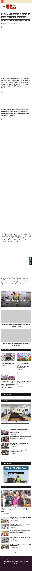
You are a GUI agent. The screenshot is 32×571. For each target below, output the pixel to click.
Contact (26, 564)
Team (23, 564)
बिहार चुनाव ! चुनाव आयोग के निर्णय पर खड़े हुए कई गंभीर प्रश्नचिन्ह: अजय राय (20, 525)
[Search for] (30, 7)
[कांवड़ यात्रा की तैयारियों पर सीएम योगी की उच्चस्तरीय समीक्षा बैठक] (8, 357)
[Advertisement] (16, 61)
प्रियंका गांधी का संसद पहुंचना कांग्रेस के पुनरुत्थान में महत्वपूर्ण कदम (20, 545)
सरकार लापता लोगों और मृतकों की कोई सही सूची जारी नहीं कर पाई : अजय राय (20, 538)
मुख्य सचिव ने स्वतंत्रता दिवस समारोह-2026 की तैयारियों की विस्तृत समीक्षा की (19, 444)
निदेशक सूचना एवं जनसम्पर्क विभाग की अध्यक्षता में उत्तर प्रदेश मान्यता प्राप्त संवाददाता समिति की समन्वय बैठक (15, 423)
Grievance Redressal (8, 564)
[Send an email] (8, 24)
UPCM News (5, 24)
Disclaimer (26, 561)
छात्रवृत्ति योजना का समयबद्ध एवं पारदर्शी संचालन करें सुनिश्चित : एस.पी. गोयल (20, 451)
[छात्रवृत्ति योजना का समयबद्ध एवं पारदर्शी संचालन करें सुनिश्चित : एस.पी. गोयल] (5, 452)
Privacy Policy (11, 561)
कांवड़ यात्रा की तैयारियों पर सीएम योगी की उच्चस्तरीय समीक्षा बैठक (8, 363)
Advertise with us (17, 564)
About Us (6, 561)
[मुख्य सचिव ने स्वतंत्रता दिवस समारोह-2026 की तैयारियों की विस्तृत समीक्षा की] (5, 446)
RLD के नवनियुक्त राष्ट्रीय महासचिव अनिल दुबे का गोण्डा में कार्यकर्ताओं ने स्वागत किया (20, 531)
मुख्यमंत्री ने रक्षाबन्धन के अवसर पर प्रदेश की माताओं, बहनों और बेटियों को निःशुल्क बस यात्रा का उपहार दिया (16, 300)
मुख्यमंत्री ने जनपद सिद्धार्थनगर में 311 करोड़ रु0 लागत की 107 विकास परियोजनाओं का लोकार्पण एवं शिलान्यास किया (20, 431)
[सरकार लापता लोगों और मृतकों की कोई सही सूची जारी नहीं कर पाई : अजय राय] (5, 540)
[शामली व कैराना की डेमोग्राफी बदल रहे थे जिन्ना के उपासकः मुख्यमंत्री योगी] (24, 376)
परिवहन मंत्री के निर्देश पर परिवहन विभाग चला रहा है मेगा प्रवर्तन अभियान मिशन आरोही (20, 437)
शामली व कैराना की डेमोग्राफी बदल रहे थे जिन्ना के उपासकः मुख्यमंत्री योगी (24, 383)
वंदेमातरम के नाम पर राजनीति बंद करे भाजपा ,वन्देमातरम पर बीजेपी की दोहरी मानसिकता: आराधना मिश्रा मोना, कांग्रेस (15, 510)
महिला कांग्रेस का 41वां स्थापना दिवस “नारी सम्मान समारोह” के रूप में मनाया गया (20, 518)
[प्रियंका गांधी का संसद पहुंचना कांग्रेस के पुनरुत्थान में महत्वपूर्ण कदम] (5, 546)
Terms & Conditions (19, 561)
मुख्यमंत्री (16, 296)
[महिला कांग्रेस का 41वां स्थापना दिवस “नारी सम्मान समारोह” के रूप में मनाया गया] (5, 520)
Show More (16, 458)
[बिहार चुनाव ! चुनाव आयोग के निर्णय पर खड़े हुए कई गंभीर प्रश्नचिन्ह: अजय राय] (5, 526)
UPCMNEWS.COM (24, 559)
